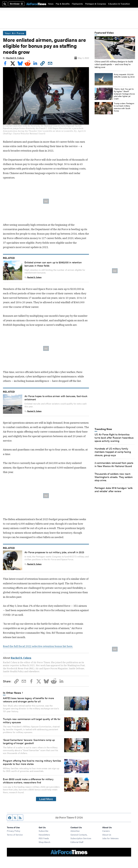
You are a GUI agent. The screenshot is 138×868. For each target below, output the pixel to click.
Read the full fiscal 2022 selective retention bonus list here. (38, 646)
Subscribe (43, 830)
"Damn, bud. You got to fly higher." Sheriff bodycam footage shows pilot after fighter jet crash (124, 94)
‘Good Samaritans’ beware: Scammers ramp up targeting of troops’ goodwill (29, 741)
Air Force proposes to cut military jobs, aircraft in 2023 (54, 552)
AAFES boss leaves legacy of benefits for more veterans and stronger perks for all (28, 699)
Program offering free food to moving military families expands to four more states (32, 762)
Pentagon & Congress (95, 4)
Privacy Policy (13, 830)
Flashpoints (77, 4)
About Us (106, 834)
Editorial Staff (76, 842)
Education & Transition (119, 4)
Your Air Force (14, 33)
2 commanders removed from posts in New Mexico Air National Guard (114, 464)
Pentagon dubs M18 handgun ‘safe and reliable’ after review (113, 489)
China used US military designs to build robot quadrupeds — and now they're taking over (114, 64)
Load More (46, 799)
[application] (115, 47)
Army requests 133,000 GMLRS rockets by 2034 (124, 75)
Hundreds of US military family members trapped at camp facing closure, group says (113, 452)
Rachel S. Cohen (15, 58)
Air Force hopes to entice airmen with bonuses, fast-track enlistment (56, 397)
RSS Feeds (44, 838)
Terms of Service (15, 834)
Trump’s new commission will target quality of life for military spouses (31, 720)
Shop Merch (44, 842)
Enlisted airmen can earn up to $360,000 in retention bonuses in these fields (53, 263)
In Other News (12, 692)
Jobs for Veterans (110, 838)
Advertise (75, 830)
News (51, 4)
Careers (106, 830)
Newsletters (44, 834)
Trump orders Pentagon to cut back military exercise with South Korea (124, 107)
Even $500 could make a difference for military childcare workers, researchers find (28, 780)
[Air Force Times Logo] (36, 3)
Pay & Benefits (63, 4)
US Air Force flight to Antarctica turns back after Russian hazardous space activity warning (114, 437)
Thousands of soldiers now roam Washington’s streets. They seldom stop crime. (114, 477)
